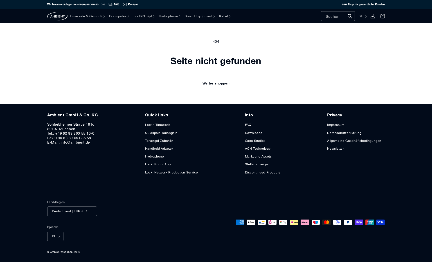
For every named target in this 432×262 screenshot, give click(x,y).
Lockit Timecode (158, 125)
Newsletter (335, 148)
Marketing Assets (258, 156)
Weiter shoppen (216, 83)
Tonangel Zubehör (159, 140)
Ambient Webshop (61, 252)
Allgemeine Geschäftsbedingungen (354, 140)
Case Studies (255, 140)
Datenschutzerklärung (344, 133)
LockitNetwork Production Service (171, 172)
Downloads (253, 133)
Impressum (335, 125)
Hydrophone (154, 156)
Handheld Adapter (159, 148)
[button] (89, 16)
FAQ (248, 125)
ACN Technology (257, 148)
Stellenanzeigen (257, 164)
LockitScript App (158, 164)
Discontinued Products (262, 172)
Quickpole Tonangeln (161, 133)
